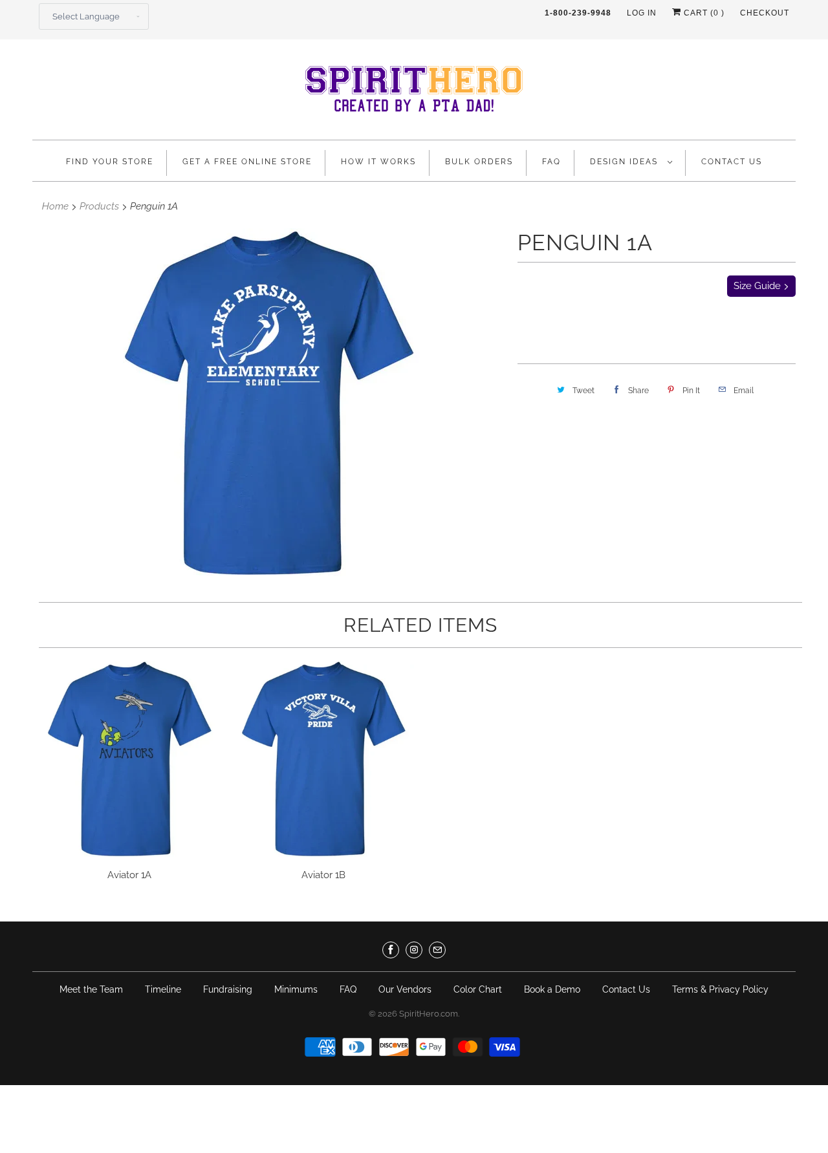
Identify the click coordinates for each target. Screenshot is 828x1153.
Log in (642, 12)
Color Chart (477, 989)
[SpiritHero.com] (414, 93)
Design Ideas (625, 161)
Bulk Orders (479, 161)
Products (99, 206)
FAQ (551, 161)
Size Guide (758, 286)
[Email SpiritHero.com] (437, 950)
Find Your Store (109, 161)
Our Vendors (404, 989)
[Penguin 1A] (268, 402)
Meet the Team (91, 989)
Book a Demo (552, 989)
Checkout (764, 12)
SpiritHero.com (428, 1013)
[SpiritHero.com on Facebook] (390, 950)
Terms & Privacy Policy (720, 989)
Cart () (702, 12)
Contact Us (731, 161)
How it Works (378, 161)
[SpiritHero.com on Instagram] (414, 950)
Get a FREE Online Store (247, 161)
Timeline (163, 989)
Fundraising (227, 989)
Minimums (296, 989)
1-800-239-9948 (578, 12)
